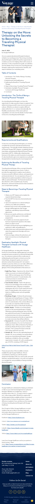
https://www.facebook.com (16, 417)
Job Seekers (29, 467)
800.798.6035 (10, 469)
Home (3, 26)
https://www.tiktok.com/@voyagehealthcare (19, 433)
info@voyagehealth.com (13, 473)
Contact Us (29, 476)
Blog (8, 26)
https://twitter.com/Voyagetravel (16, 424)
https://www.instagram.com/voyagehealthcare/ (18, 421)
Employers (29, 470)
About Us (29, 464)
